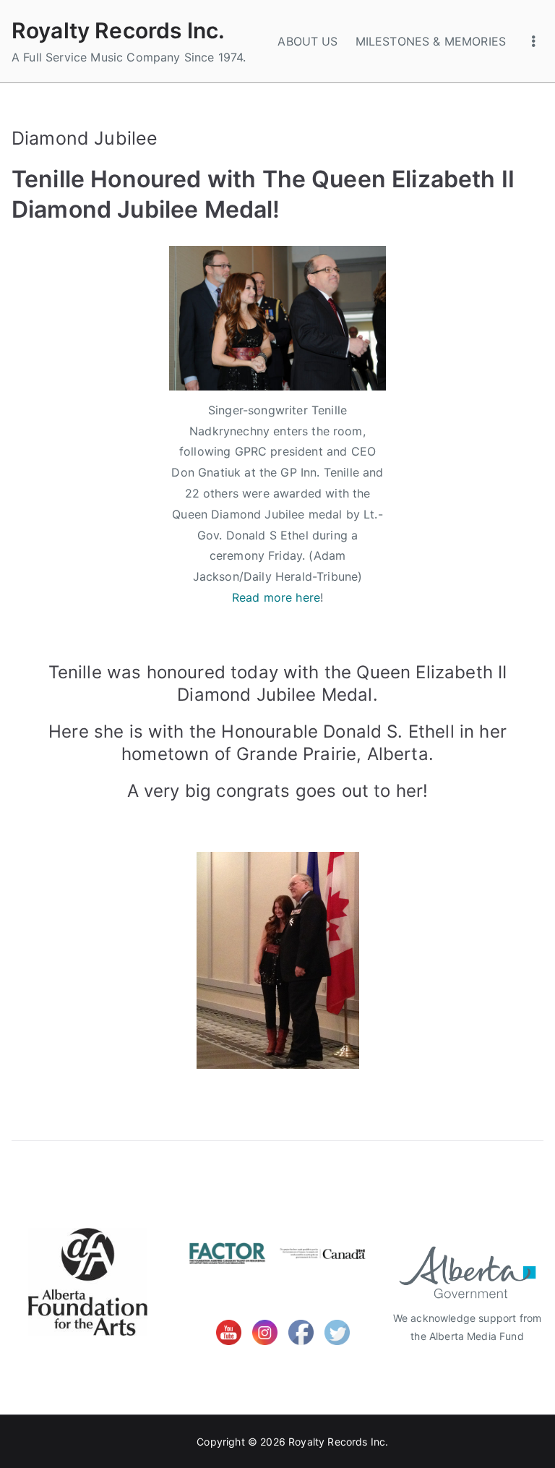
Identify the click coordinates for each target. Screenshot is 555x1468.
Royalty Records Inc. (118, 30)
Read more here (276, 597)
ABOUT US (307, 41)
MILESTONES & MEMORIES (431, 41)
